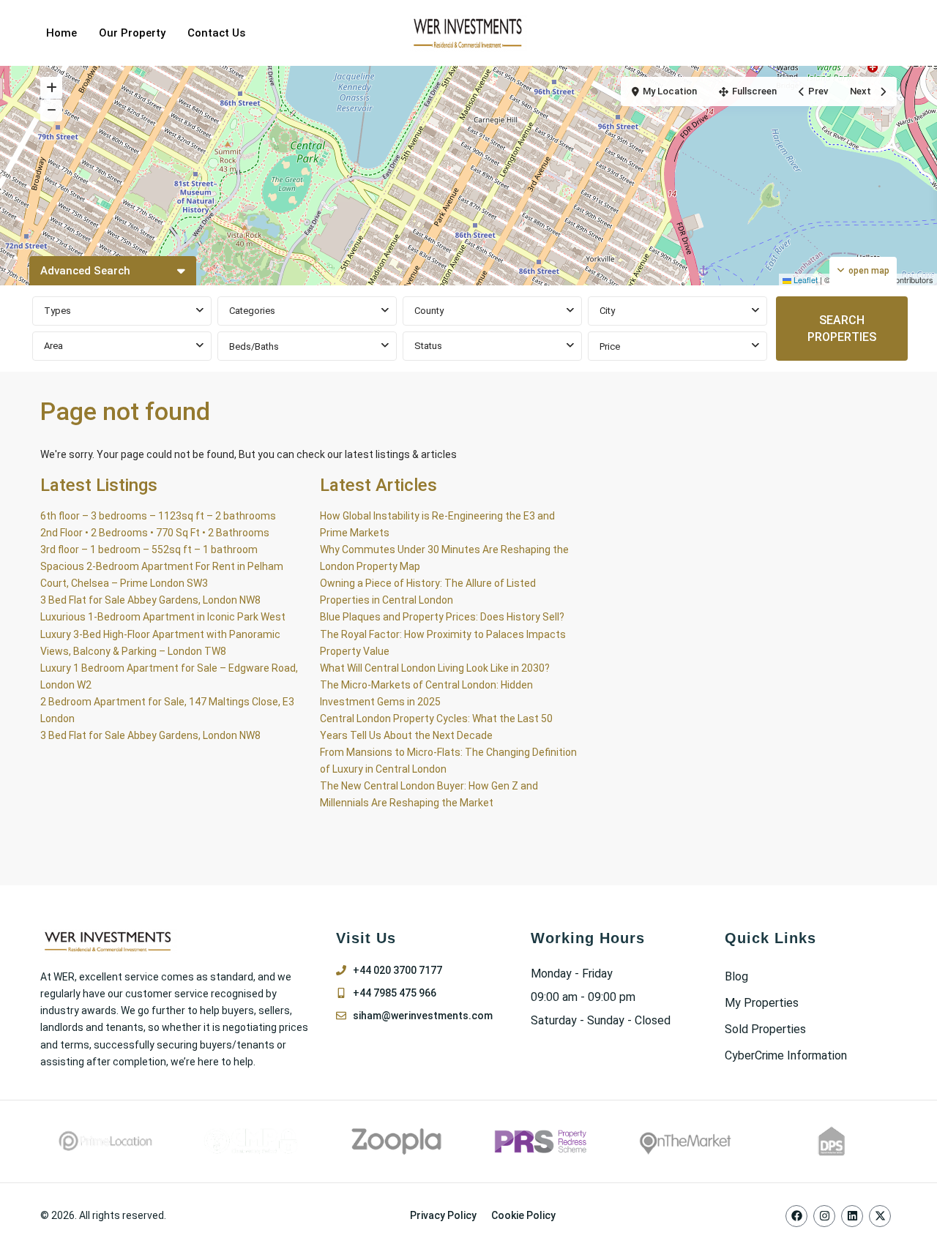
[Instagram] (824, 1216)
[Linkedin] (852, 1216)
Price (610, 346)
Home (61, 33)
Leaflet (804, 279)
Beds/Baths (254, 346)
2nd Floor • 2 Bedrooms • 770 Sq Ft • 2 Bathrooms (154, 533)
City (607, 310)
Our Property (132, 33)
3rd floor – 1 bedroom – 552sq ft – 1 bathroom (149, 549)
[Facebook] (796, 1216)
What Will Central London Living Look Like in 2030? (435, 668)
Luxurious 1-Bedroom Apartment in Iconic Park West (162, 617)
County (429, 310)
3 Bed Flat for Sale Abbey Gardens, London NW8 (150, 600)
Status (428, 345)
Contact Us (216, 33)
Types (57, 310)
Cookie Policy (523, 1215)
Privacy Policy (443, 1215)
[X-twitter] (880, 1216)
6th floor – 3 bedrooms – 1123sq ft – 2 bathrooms (158, 516)
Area (53, 345)
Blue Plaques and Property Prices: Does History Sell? (442, 617)
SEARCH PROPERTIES (841, 328)
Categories (252, 310)
